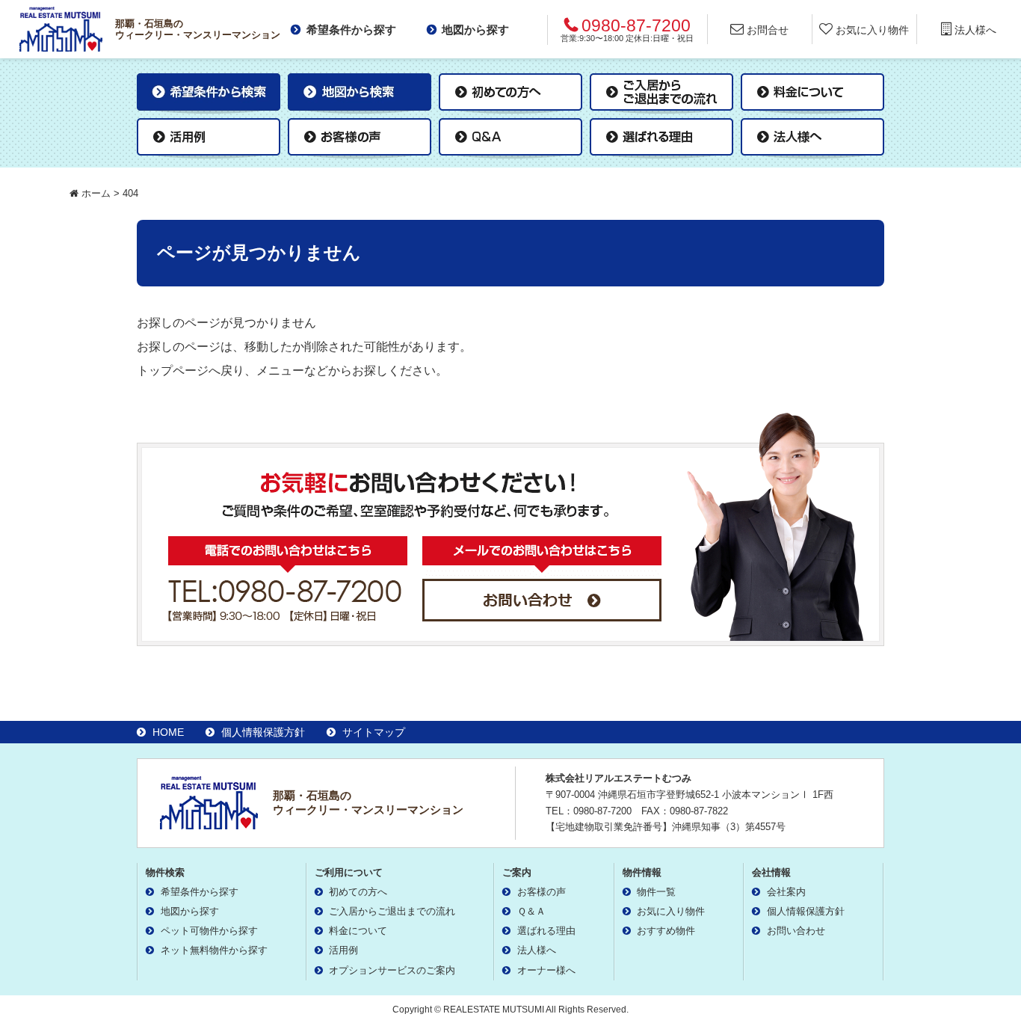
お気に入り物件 (671, 911)
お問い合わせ (796, 930)
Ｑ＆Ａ (531, 911)
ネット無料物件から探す (214, 950)
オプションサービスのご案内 (392, 970)
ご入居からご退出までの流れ (392, 911)
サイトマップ (373, 732)
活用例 (343, 950)
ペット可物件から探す (209, 930)
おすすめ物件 (666, 930)
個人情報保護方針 (263, 732)
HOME (168, 732)
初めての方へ (358, 891)
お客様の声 (541, 891)
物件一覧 (656, 891)
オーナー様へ (546, 970)
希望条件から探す (351, 29)
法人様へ (536, 950)
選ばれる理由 (546, 930)
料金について (358, 930)
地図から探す (475, 29)
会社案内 (786, 891)
